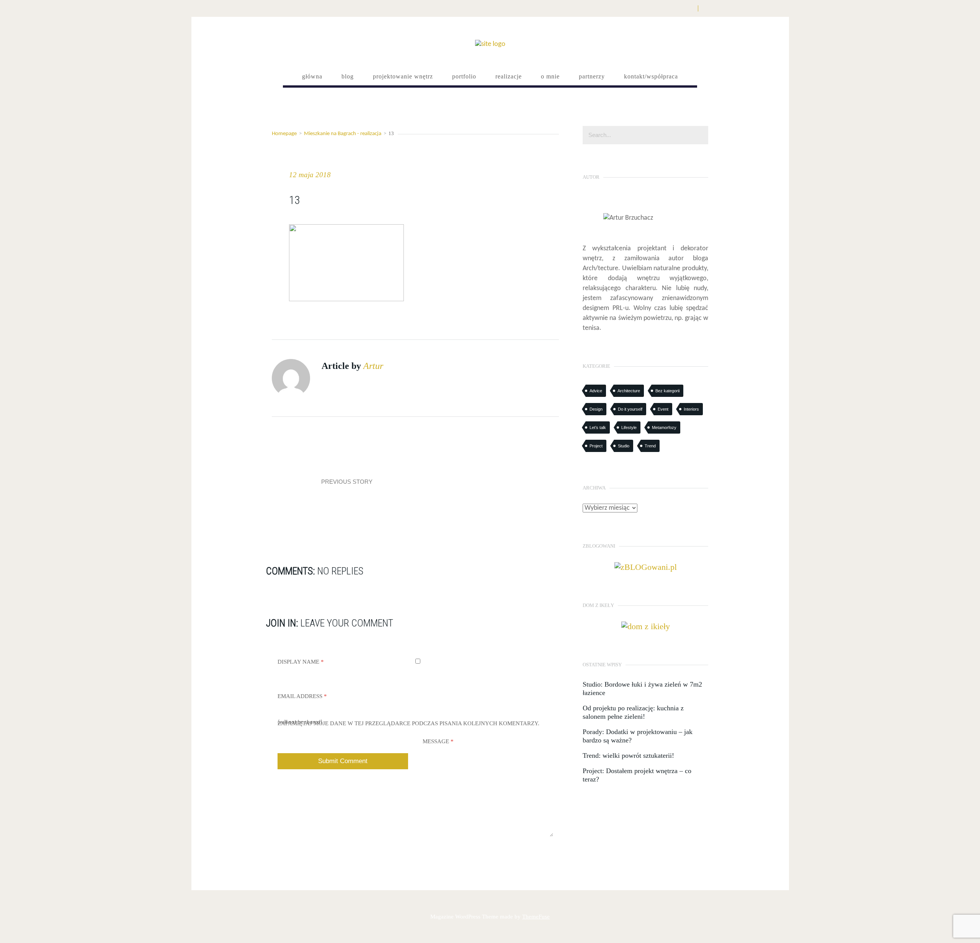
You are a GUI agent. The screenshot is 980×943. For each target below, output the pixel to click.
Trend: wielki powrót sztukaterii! (628, 755)
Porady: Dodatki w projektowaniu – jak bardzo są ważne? (638, 736)
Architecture (628, 390)
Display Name (301, 662)
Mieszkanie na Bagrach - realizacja (342, 134)
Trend (650, 446)
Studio (623, 446)
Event (663, 409)
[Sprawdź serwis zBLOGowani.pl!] (645, 566)
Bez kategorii (667, 390)
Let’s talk (598, 427)
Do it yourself (630, 409)
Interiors (691, 409)
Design (596, 409)
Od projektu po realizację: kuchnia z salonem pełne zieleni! (633, 712)
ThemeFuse (536, 917)
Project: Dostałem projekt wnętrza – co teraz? (637, 775)
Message (438, 741)
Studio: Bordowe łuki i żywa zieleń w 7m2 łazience (642, 688)
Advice (596, 390)
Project (596, 446)
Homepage (284, 134)
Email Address (302, 696)
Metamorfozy (664, 427)
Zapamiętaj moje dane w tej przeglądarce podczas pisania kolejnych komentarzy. (408, 723)
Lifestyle (629, 427)
